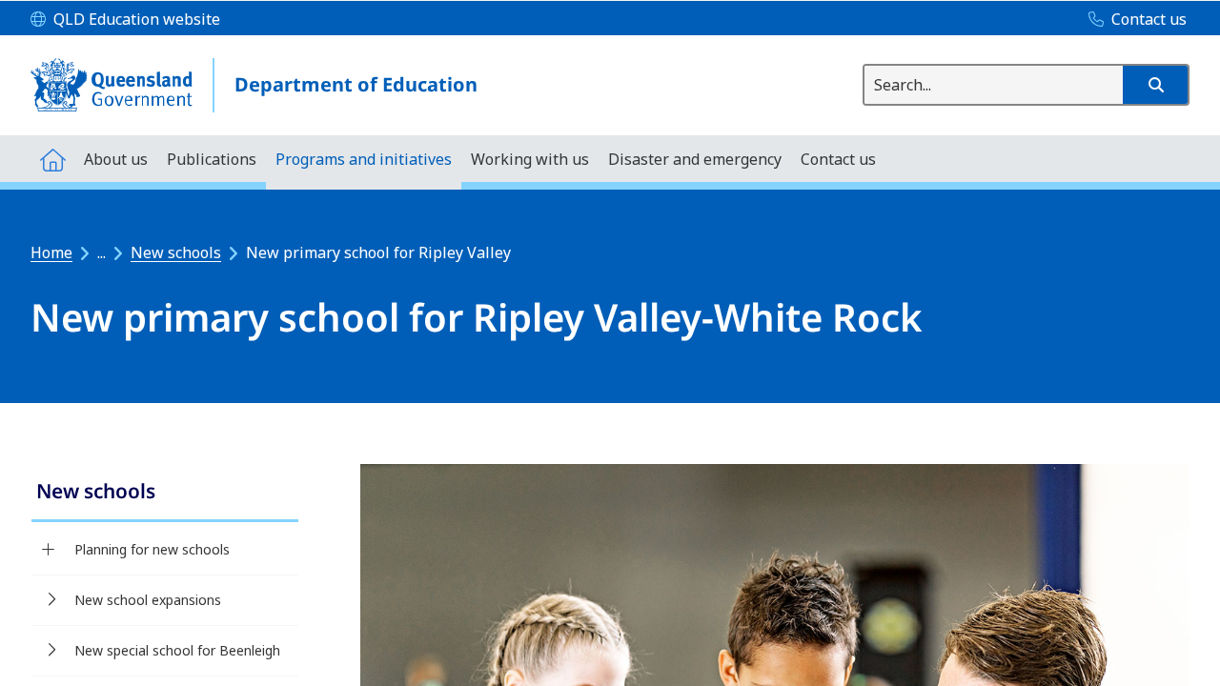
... (101, 252)
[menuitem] (52, 158)
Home (51, 252)
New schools (176, 252)
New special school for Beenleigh (177, 650)
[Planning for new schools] (48, 550)
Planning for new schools (152, 549)
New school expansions (147, 600)
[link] (164, 493)
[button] (1155, 85)
